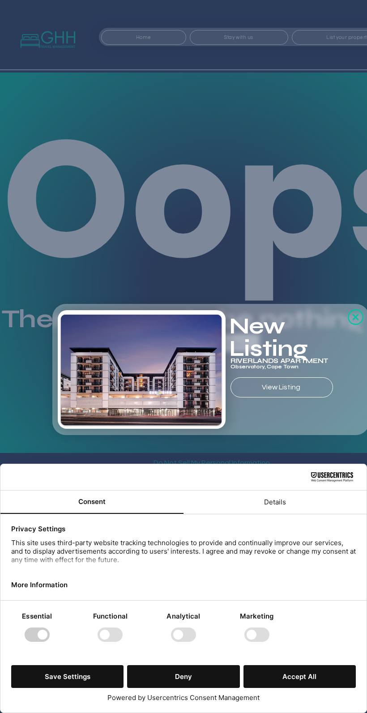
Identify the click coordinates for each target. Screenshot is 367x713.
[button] (355, 317)
